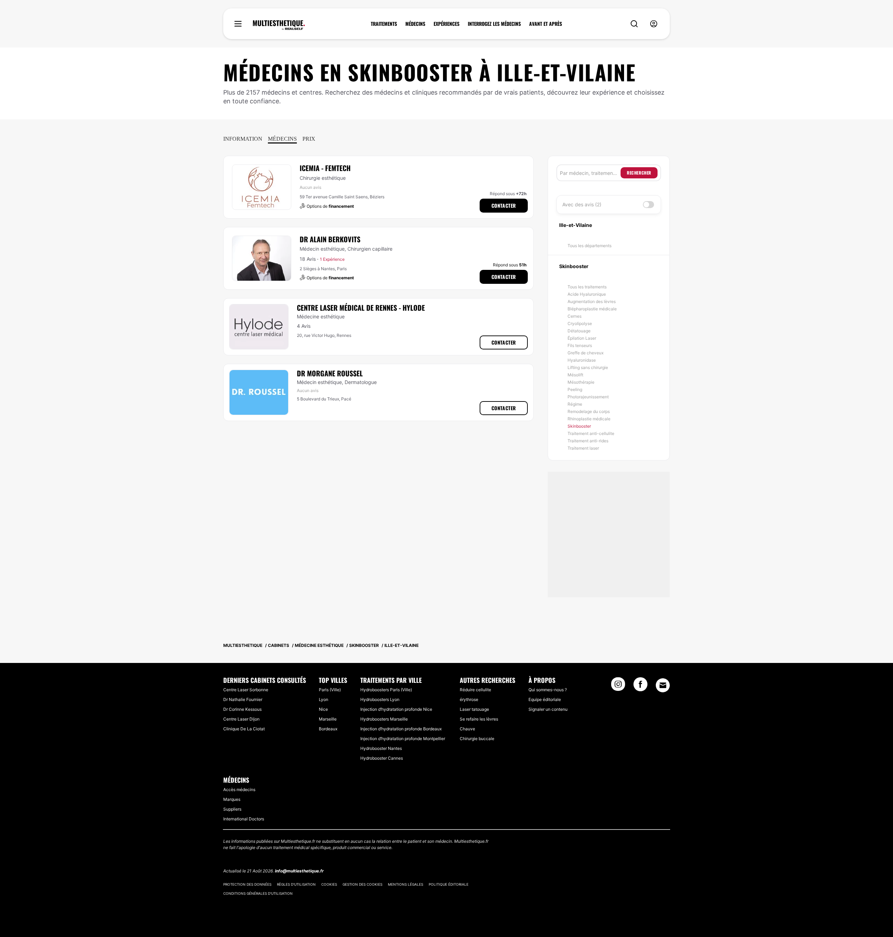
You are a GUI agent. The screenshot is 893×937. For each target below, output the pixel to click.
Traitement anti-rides (588, 440)
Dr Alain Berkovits (330, 239)
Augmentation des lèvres (592, 301)
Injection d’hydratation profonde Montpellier (402, 738)
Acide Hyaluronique (587, 294)
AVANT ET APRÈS (545, 23)
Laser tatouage (474, 709)
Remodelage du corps (589, 411)
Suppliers (232, 809)
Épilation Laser (582, 338)
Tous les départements (589, 245)
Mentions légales (405, 884)
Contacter (503, 205)
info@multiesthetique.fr (299, 870)
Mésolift (575, 374)
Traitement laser (583, 448)
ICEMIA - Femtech (325, 168)
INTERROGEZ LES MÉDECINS (494, 23)
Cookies (329, 884)
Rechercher (639, 173)
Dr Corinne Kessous (242, 709)
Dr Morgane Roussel (330, 373)
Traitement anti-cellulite (591, 433)
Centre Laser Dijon (241, 719)
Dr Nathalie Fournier (242, 699)
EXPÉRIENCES (446, 23)
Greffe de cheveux (585, 352)
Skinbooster (579, 426)
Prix (308, 139)
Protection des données (247, 884)
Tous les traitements (587, 286)
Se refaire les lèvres (479, 719)
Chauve (467, 728)
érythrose (469, 699)
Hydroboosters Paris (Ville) (386, 689)
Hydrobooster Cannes (381, 758)
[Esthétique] (279, 25)
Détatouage (579, 330)
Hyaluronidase (582, 360)
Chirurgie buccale (477, 738)
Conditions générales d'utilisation (258, 893)
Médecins (282, 139)
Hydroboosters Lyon (379, 699)
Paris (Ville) (330, 689)
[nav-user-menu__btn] (653, 24)
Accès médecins (239, 789)
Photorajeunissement (588, 396)
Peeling (575, 389)
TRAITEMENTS (384, 23)
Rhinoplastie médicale (589, 418)
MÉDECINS (415, 23)
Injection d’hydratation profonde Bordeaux (401, 728)
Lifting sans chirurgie (588, 367)
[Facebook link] (640, 686)
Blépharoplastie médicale (592, 308)
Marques (231, 799)
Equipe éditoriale (544, 699)
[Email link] (663, 685)
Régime (575, 404)
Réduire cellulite (475, 689)
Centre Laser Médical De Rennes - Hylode (361, 307)
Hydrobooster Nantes (381, 748)
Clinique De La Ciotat (244, 728)
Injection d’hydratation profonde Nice (396, 709)
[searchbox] (590, 173)
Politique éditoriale (448, 884)
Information (242, 139)
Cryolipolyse (580, 323)
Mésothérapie (581, 382)
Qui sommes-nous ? (547, 689)
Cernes (574, 316)
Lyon (323, 699)
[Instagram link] (618, 686)
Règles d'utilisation (296, 884)
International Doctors (243, 818)
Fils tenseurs (580, 345)
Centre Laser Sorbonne (245, 689)
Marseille (328, 719)
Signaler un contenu (548, 709)
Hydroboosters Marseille (384, 719)
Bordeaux (328, 728)
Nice (323, 709)
